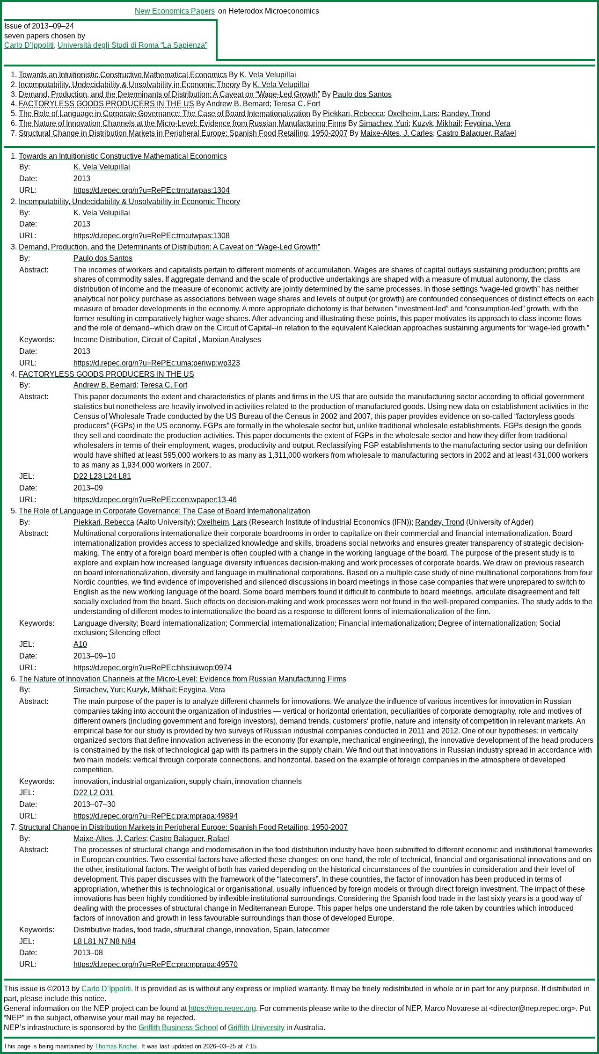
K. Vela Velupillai (268, 75)
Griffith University (256, 1028)
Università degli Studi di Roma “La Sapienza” (132, 45)
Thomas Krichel (116, 1046)
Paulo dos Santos (362, 94)
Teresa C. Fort (296, 104)
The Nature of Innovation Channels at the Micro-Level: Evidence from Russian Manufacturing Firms (182, 123)
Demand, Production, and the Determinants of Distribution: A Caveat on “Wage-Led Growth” (169, 94)
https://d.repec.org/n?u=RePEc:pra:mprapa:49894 (155, 816)
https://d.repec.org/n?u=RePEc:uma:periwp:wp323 (156, 363)
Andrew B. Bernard (238, 104)
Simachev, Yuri (384, 123)
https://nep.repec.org (222, 1008)
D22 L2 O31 (93, 793)
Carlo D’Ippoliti (29, 45)
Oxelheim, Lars (412, 113)
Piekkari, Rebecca (353, 113)
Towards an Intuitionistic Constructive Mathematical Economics (123, 75)
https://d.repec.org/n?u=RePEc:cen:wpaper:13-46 (155, 500)
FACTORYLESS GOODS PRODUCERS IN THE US (106, 104)
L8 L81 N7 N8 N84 (104, 941)
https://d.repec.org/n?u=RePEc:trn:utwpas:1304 (151, 190)
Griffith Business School (178, 1028)
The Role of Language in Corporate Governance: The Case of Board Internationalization (164, 113)
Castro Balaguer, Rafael (476, 133)
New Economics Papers (175, 11)
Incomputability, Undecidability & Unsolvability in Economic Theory (129, 84)
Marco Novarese (451, 1008)
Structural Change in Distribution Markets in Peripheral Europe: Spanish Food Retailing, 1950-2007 (183, 133)
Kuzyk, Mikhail (436, 123)
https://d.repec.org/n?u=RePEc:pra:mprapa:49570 (155, 964)
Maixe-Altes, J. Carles (396, 133)
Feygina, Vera (487, 123)
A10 (80, 644)
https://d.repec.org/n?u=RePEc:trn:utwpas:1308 (151, 236)
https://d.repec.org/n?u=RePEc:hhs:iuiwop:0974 (152, 668)
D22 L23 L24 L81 (102, 476)
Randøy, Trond (465, 113)
